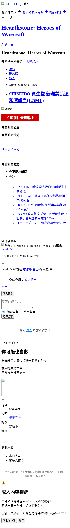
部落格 (13, 73)
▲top (4, 286)
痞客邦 (27, 269)
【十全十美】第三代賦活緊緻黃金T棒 (41, 223)
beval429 (6, 249)
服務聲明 (40, 475)
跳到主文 (7, 44)
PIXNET (17, 472)
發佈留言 (8, 316)
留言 (35, 269)
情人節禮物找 (10, 149)
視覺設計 (32, 61)
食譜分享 (31, 279)
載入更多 (8, 293)
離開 (21, 520)
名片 (12, 78)
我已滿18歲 (9, 520)
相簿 (12, 69)
